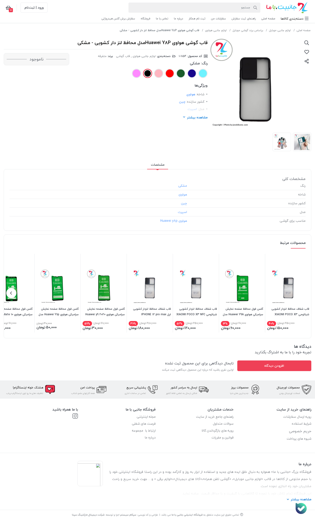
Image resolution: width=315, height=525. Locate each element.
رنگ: (204, 63)
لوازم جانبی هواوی (216, 30)
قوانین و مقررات (222, 437)
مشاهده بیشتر (197, 117)
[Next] (11, 293)
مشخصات (157, 165)
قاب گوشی (123, 56)
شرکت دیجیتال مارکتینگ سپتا (88, 515)
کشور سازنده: (195, 102)
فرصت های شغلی (144, 423)
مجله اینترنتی (146, 417)
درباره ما (150, 437)
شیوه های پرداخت (299, 438)
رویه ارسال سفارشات (297, 417)
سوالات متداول (223, 423)
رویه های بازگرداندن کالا (218, 430)
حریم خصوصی (300, 431)
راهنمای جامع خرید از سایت (215, 417)
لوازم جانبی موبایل (280, 30)
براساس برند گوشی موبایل (247, 30)
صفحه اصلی (303, 30)
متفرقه (102, 56)
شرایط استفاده (301, 423)
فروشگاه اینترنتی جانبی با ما (187, 515)
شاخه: (200, 94)
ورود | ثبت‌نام (34, 7)
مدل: (201, 109)
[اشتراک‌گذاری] (306, 61)
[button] (294, 18)
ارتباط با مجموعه (144, 430)
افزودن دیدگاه (274, 366)
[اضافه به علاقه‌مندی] (306, 52)
